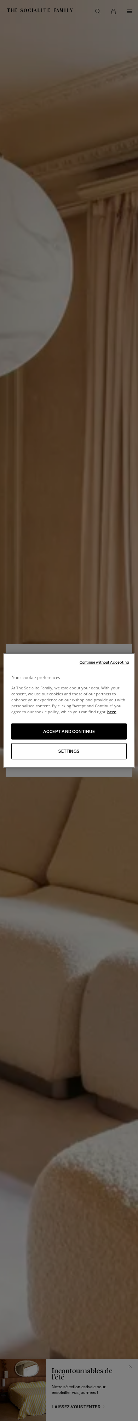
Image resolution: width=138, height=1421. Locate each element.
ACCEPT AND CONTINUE (69, 731)
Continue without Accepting (105, 662)
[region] (69, 710)
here (111, 711)
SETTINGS (69, 750)
